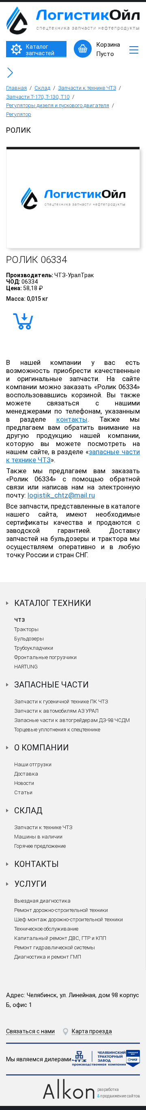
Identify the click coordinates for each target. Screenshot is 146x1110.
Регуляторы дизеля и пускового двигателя (57, 105)
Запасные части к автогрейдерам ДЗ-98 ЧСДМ (72, 720)
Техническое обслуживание (46, 929)
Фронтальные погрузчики (45, 657)
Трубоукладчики (33, 648)
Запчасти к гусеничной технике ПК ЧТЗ (61, 701)
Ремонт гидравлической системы (54, 947)
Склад (42, 88)
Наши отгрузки (33, 764)
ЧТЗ (19, 620)
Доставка (26, 774)
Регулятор (18, 114)
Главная (16, 88)
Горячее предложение (40, 846)
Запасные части (51, 685)
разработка (108, 1089)
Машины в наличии (38, 837)
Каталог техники (52, 603)
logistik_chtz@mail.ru (61, 495)
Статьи (23, 792)
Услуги (30, 884)
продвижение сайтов (120, 1096)
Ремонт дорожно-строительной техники (61, 910)
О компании (41, 747)
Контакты (36, 864)
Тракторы (26, 629)
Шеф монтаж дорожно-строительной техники (68, 919)
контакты (72, 419)
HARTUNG (26, 667)
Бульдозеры (29, 639)
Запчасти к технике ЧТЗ (87, 88)
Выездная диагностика (42, 901)
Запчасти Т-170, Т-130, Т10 (37, 97)
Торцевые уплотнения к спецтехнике (57, 729)
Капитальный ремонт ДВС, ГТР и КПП (60, 938)
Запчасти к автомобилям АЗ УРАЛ (56, 711)
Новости (24, 783)
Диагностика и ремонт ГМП (47, 957)
